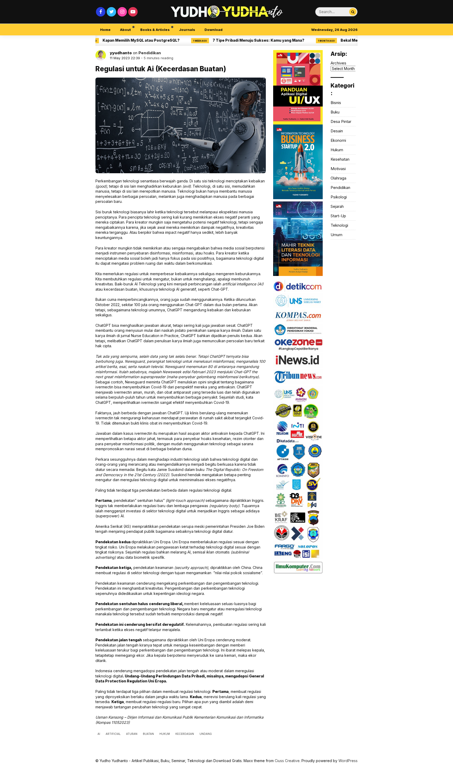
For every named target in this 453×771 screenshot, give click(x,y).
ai (99, 733)
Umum (336, 234)
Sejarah (337, 206)
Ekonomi (338, 140)
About (125, 30)
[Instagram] (122, 12)
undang (205, 733)
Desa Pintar (341, 121)
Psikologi (339, 196)
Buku (335, 112)
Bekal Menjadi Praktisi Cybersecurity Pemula (229, 40)
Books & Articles (155, 30)
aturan (131, 733)
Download (213, 30)
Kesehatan (340, 159)
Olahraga (338, 178)
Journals (187, 30)
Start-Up (338, 215)
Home (105, 30)
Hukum (337, 149)
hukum (164, 733)
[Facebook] (100, 12)
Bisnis (336, 102)
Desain (337, 130)
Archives (338, 63)
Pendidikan (149, 52)
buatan (148, 733)
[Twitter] (111, 12)
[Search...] (352, 12)
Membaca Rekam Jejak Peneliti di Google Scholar (355, 40)
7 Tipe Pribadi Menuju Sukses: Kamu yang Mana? (104, 40)
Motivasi (338, 168)
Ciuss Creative (287, 760)
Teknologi (339, 225)
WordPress (348, 760)
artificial (113, 733)
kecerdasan (184, 733)
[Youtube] (133, 12)
